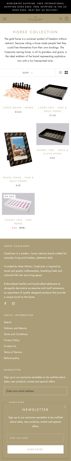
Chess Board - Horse (18, 107)
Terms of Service (13, 352)
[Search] (60, 18)
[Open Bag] (66, 18)
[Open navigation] (4, 18)
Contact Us (10, 346)
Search (8, 322)
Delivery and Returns (15, 328)
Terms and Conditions (16, 334)
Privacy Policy (11, 340)
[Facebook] (5, 303)
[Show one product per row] (60, 72)
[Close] (65, 406)
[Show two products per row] (66, 72)
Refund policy (11, 358)
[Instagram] (13, 303)
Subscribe (35, 449)
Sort (26, 72)
